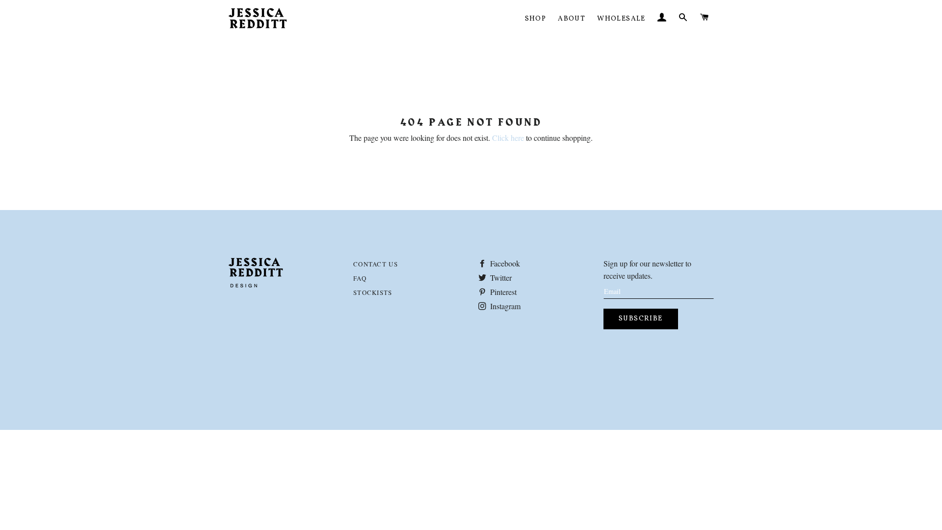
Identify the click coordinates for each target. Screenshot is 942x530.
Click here (508, 137)
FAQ (359, 278)
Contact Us (375, 264)
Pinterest (502, 292)
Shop (536, 19)
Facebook (504, 263)
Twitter (500, 277)
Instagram (504, 306)
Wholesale (621, 19)
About (571, 19)
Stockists (372, 292)
